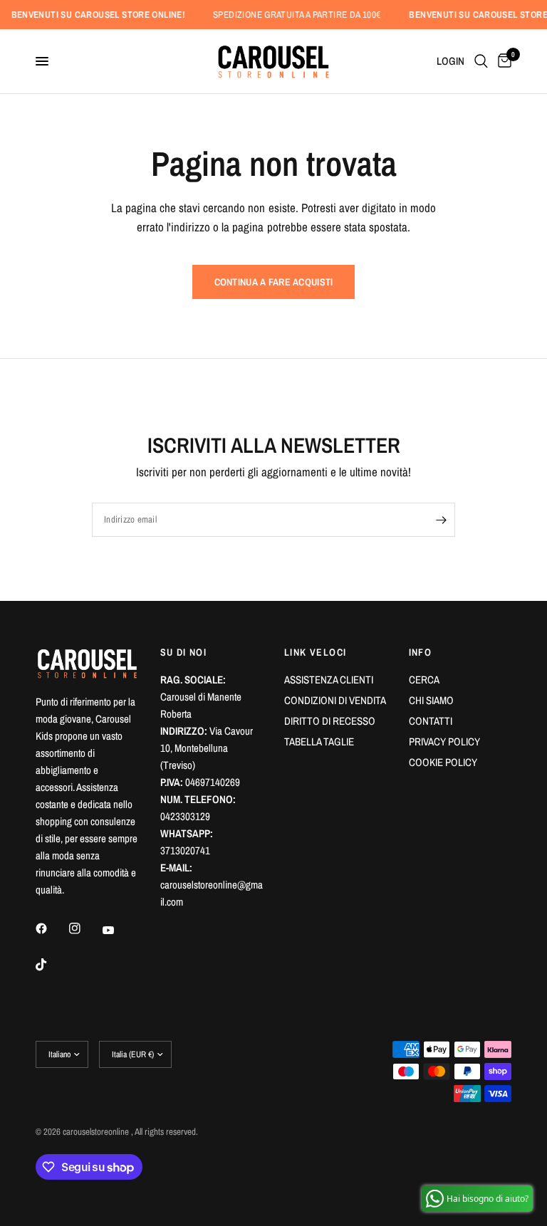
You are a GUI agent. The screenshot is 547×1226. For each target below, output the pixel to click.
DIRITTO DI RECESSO (329, 720)
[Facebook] (51, 928)
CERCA (424, 679)
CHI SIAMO (431, 700)
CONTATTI (430, 720)
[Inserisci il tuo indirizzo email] (441, 520)
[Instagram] (84, 928)
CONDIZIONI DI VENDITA (335, 700)
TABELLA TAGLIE (319, 741)
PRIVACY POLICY (444, 741)
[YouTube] (118, 929)
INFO (420, 652)
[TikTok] (51, 964)
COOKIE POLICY (443, 762)
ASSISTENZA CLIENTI (328, 679)
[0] (502, 61)
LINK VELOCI (315, 652)
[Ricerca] (481, 61)
